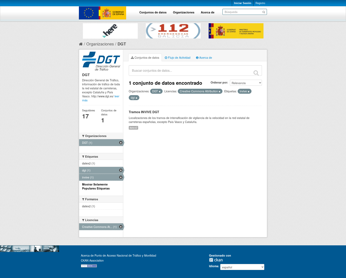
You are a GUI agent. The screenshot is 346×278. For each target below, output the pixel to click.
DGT (122, 44)
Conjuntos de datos (153, 12)
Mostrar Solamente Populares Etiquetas (96, 186)
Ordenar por (219, 82)
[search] (256, 73)
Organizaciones (183, 12)
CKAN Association (92, 260)
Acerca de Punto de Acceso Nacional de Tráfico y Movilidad (118, 255)
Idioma (213, 266)
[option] (110, 30)
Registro (260, 3)
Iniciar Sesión (242, 3)
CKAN (217, 260)
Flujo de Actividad (178, 57)
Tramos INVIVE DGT (144, 112)
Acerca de (207, 12)
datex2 (133, 127)
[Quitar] (160, 91)
